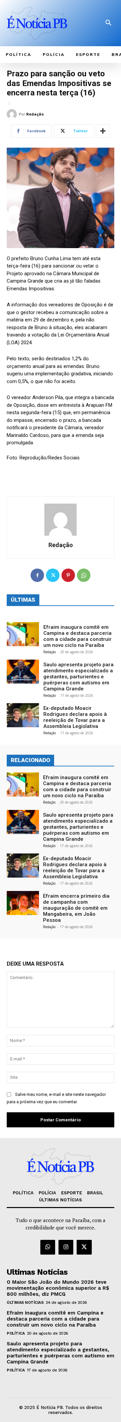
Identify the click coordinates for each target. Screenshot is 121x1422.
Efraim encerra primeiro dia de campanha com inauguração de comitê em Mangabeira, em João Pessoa (76, 908)
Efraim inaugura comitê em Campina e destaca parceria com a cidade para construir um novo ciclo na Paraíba (77, 636)
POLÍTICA (16, 1333)
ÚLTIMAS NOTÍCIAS (25, 1302)
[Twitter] (52, 575)
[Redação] (13, 114)
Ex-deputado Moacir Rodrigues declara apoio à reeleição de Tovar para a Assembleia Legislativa (75, 717)
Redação (35, 114)
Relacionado (30, 760)
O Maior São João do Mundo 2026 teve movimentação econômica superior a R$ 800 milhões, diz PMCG (58, 1288)
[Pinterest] (68, 575)
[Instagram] (65, 1247)
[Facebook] (37, 575)
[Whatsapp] (47, 1247)
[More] (103, 131)
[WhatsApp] (83, 575)
